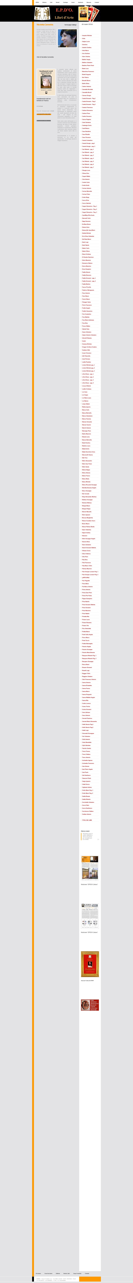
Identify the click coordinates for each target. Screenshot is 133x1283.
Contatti (97, 2)
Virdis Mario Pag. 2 (87, 793)
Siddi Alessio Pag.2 (87, 727)
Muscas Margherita (87, 517)
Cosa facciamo (48, 1273)
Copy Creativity (77, 1273)
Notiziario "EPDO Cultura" (89, 884)
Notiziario (80, 2)
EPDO (37, 2)
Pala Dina (84, 559)
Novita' (58, 2)
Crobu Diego (85, 197)
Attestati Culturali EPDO (87, 980)
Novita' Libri (67, 1273)
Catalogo (65, 2)
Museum (89, 2)
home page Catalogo (70, 25)
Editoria (44, 2)
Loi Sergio (85, 395)
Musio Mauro (85, 523)
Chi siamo (38, 1273)
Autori (73, 2)
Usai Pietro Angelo (87, 769)
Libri (51, 2)
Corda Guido (85, 185)
